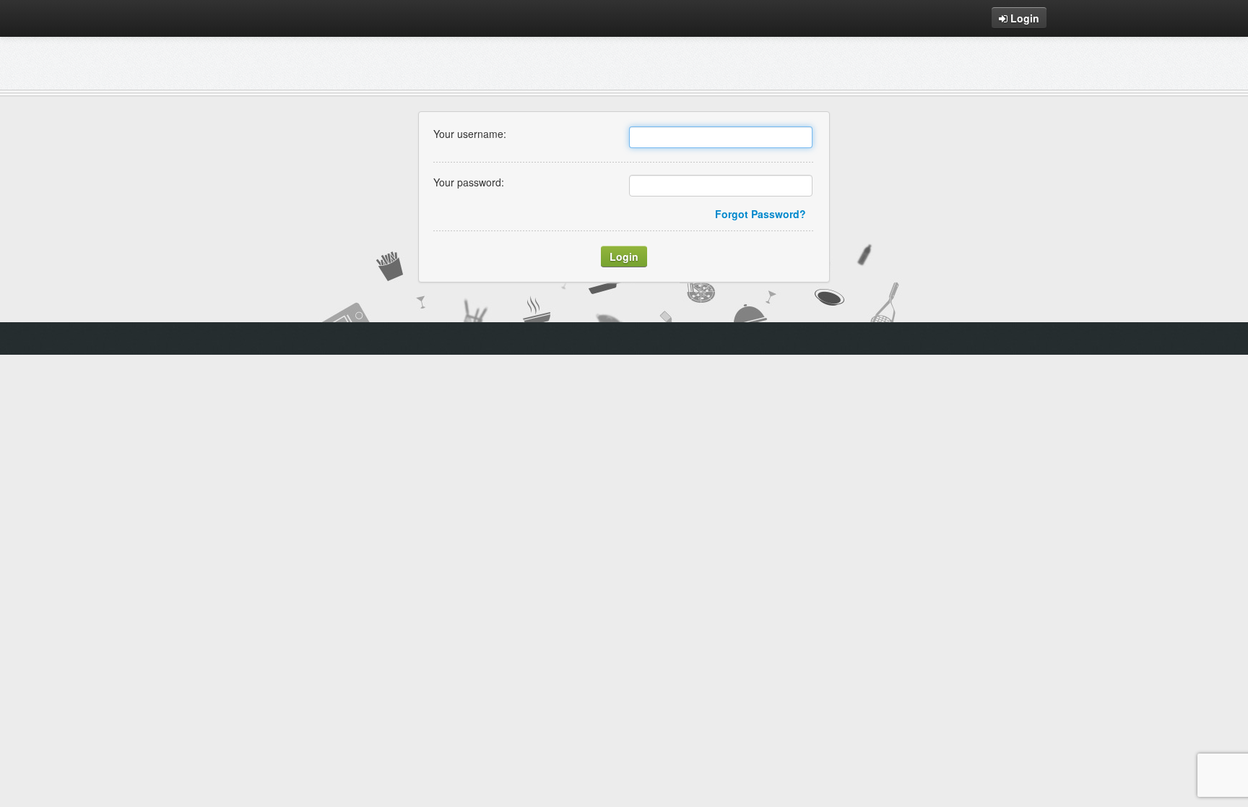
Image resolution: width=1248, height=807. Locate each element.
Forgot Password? (760, 214)
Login (1023, 18)
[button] (624, 256)
